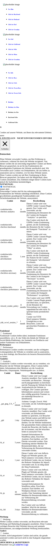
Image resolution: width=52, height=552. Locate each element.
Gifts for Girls (12, 83)
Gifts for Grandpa (13, 29)
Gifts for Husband (13, 19)
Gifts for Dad (12, 24)
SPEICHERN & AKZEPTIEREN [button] (15, 542)
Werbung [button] (4, 517)
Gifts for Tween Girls (14, 93)
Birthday (11, 102)
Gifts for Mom (12, 54)
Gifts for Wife (12, 49)
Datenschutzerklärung (19, 135)
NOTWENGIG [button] (6, 184)
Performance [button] (5, 345)
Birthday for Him (13, 107)
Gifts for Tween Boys (14, 88)
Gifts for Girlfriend (14, 44)
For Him (10, 9)
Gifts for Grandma (14, 59)
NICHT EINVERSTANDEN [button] (29, 138)
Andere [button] (3, 531)
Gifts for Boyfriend (14, 14)
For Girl (10, 39)
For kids (10, 73)
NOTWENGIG (9, 187)
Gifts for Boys (12, 78)
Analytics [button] (4, 359)
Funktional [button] (4, 331)
